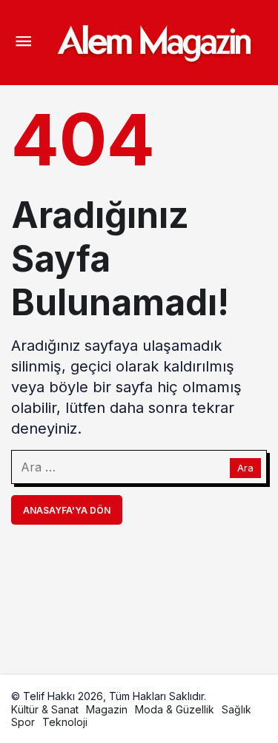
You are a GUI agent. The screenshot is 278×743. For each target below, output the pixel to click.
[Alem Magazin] (154, 41)
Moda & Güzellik (174, 709)
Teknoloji (64, 722)
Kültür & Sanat (45, 709)
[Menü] (23, 43)
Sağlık (236, 709)
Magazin (107, 709)
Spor (23, 722)
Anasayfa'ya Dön (66, 510)
